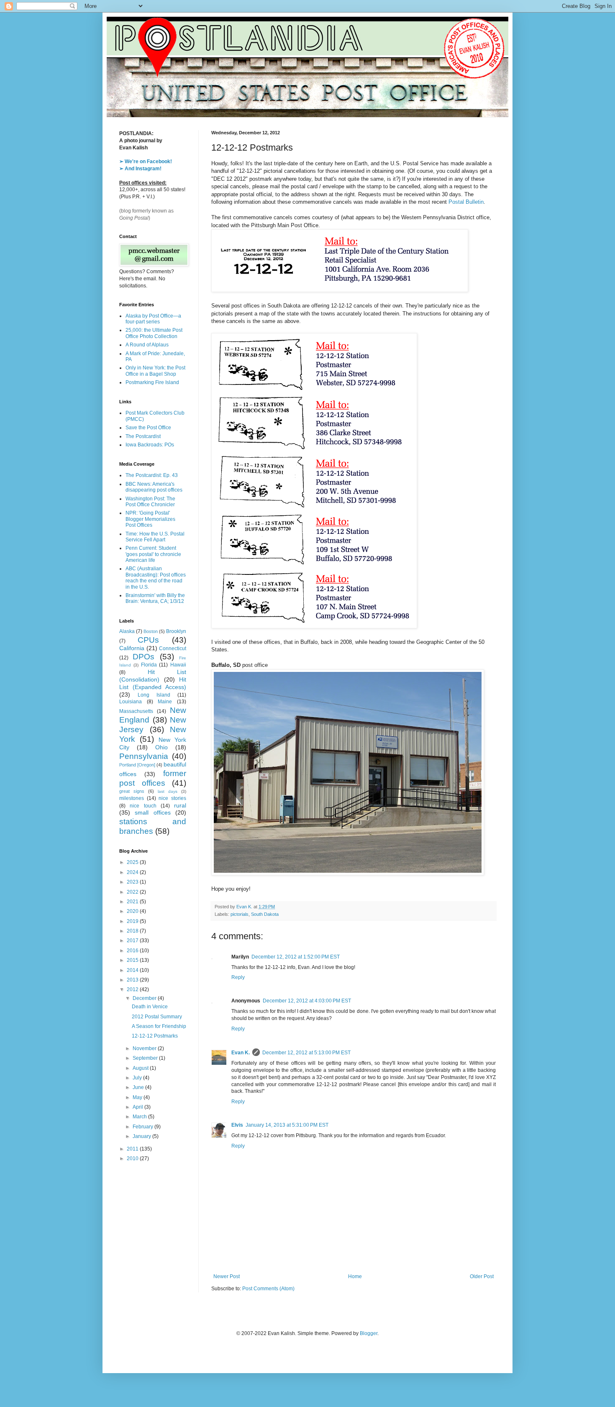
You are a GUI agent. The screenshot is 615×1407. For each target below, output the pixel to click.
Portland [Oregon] (137, 764)
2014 (133, 970)
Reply (238, 977)
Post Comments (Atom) (268, 1289)
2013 (133, 980)
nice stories (172, 798)
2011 (133, 1149)
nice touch (143, 806)
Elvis (237, 1125)
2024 (133, 872)
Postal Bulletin (466, 202)
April (138, 1107)
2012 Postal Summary (157, 1017)
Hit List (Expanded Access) (152, 683)
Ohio (161, 747)
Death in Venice (150, 1007)
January (142, 1136)
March (140, 1117)
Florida (149, 665)
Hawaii (178, 665)
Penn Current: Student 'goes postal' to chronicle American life (153, 554)
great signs (131, 791)
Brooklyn (176, 631)
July (138, 1078)
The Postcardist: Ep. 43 (152, 475)
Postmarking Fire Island (152, 382)
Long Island (154, 695)
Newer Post (226, 1276)
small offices (152, 812)
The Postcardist (143, 436)
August (141, 1068)
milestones (131, 798)
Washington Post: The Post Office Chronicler (150, 501)
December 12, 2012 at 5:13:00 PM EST (306, 1053)
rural (180, 805)
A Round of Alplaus (147, 345)
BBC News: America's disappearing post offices (154, 487)
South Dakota (265, 914)
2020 (133, 911)
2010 (133, 1158)
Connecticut (172, 648)
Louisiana (130, 702)
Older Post (482, 1276)
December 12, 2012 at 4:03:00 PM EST (307, 1001)
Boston (151, 631)
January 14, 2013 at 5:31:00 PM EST (287, 1125)
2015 (133, 960)
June (139, 1087)
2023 (133, 882)
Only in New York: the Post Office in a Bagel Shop (155, 371)
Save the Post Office (148, 428)
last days (167, 791)
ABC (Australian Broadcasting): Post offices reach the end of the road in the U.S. (156, 577)
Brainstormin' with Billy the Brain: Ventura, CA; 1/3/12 (155, 598)
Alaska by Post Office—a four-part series (153, 319)
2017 (133, 940)
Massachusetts (136, 711)
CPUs (148, 640)
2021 (133, 902)
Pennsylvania (143, 756)
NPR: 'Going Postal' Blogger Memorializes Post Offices (150, 519)
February (143, 1127)
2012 (133, 989)
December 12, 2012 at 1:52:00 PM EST (295, 957)
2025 (133, 862)
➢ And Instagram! (140, 169)
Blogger (368, 1333)
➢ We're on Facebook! (145, 161)
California (131, 648)
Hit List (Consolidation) (152, 676)
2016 (133, 950)
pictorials (240, 914)
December (145, 998)
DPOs (143, 656)
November (145, 1048)
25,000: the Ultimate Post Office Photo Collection (154, 333)
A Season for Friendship (159, 1026)
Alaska (127, 631)
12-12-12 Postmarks (155, 1036)
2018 (133, 931)
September (146, 1058)
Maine (165, 702)
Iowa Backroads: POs (150, 445)
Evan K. (240, 1053)
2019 (133, 921)
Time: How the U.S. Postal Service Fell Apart (155, 537)
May (138, 1097)
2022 (133, 892)
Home (355, 1276)
